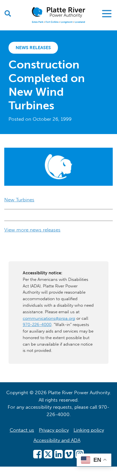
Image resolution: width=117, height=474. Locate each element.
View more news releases (32, 230)
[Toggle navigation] (107, 13)
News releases (33, 47)
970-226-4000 (37, 324)
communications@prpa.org (49, 318)
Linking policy (89, 430)
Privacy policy (54, 430)
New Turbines (19, 199)
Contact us (22, 430)
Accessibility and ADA (57, 440)
